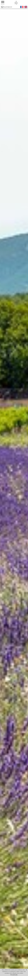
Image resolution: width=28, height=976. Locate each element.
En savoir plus (14, 974)
